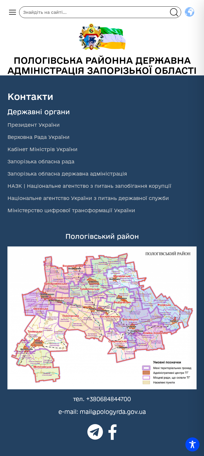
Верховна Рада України (38, 137)
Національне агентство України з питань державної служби (88, 198)
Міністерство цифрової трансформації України (71, 210)
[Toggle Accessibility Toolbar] (192, 444)
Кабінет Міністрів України (42, 149)
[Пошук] (174, 12)
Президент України (33, 125)
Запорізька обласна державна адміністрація (67, 174)
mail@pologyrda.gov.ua (113, 411)
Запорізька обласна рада (40, 161)
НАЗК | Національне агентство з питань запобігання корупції (89, 186)
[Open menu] (12, 12)
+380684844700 (108, 399)
